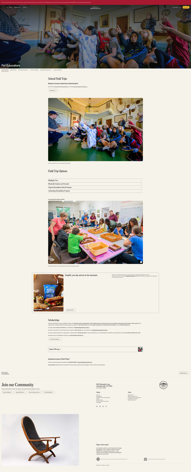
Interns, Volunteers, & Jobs (34, 392)
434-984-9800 (101, 388)
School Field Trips (5, 69)
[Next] (141, 262)
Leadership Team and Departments (103, 397)
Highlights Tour (131, 395)
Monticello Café (70, 310)
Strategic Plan (99, 396)
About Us (98, 395)
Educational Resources (22, 69)
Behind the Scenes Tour (132, 396)
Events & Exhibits (17, 7)
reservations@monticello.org (80, 86)
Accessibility (98, 402)
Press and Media (99, 400)
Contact (97, 398)
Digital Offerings (13, 69)
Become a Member (7, 392)
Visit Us (10, 7)
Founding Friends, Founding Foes (134, 397)
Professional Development (45, 69)
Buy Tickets (186, 7)
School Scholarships (34, 69)
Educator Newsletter (58, 69)
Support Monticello (20, 392)
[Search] (7, 7)
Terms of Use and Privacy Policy (102, 401)
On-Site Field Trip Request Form (61, 86)
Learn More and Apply (54, 339)
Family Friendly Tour (132, 400)
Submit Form (52, 90)
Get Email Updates (48, 392)
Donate (24, 7)
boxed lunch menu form (140, 274)
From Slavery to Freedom (133, 398)
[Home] (95, 7)
